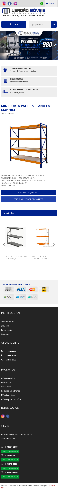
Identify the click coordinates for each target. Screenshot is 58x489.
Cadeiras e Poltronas (10, 391)
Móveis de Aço (8, 395)
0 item (14, 24)
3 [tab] (16, 58)
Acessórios (6, 386)
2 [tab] (12, 58)
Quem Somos (7, 321)
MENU (51, 3)
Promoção (6, 382)
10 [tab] (45, 58)
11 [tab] (50, 58)
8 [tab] (37, 58)
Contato (5, 334)
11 (9, 351)
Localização (6, 330)
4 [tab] (20, 58)
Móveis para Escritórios (12, 399)
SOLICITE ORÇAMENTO (28, 192)
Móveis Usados (8, 378)
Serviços (5, 325)
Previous (3, 45)
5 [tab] (24, 58)
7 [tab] (33, 58)
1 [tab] (7, 58)
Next (55, 45)
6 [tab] (29, 58)
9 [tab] (41, 58)
